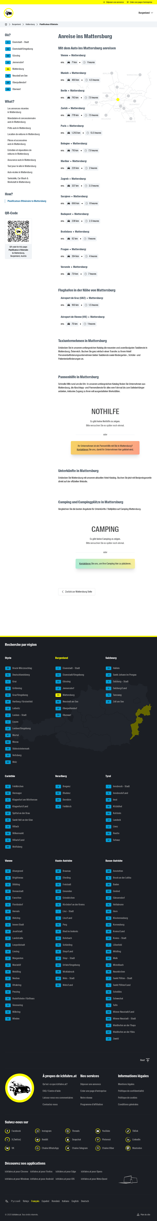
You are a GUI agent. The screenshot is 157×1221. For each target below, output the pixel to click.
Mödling (114, 951)
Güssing (13, 55)
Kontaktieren (83, 449)
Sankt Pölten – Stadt (120, 978)
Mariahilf (14, 965)
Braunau (64, 871)
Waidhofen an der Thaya (121, 1025)
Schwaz (114, 840)
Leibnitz (13, 708)
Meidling (14, 971)
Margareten (15, 958)
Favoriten (14, 897)
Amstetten (115, 871)
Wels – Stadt (66, 978)
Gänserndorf (116, 897)
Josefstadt (15, 931)
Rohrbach (64, 938)
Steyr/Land (65, 951)
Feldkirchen (15, 786)
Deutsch (85, 1201)
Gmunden (64, 891)
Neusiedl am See (17, 75)
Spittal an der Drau (18, 813)
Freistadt (64, 884)
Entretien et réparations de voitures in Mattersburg (19, 152)
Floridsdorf (15, 904)
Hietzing (13, 918)
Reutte (113, 833)
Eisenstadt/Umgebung (20, 48)
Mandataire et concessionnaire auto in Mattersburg (22, 120)
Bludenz (63, 793)
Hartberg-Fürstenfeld (20, 701)
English (75, 1201)
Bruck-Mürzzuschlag (19, 668)
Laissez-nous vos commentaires (58, 1097)
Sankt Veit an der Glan (20, 820)
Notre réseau (86, 1097)
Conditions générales (128, 1104)
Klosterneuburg (118, 918)
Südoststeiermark (18, 748)
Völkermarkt (15, 833)
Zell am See (116, 701)
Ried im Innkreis (67, 931)
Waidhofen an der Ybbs (121, 1032)
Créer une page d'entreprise (93, 1091)
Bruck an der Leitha (119, 877)
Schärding (65, 944)
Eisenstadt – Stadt (18, 42)
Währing (14, 1011)
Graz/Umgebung (17, 695)
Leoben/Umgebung (19, 728)
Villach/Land (16, 840)
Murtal (13, 735)
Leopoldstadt (16, 944)
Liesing (13, 951)
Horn (112, 911)
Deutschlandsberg (18, 674)
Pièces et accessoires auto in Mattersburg (17, 142)
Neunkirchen (116, 971)
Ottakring (14, 985)
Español (45, 1201)
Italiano (65, 1201)
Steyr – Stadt (66, 958)
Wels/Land (65, 985)
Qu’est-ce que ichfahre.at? (55, 1084)
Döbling (13, 884)
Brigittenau (15, 877)
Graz (12, 681)
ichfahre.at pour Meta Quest (92, 1179)
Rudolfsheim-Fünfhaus (21, 998)
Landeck (114, 820)
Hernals (13, 911)
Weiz (12, 762)
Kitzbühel (115, 806)
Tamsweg (115, 695)
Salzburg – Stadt (118, 681)
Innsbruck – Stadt (119, 786)
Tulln (113, 1005)
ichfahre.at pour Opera (91, 1171)
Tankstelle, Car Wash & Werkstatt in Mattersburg (19, 180)
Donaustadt (15, 891)
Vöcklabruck (65, 971)
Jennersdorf (15, 62)
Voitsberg (14, 755)
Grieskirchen (66, 897)
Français (35, 1201)
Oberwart (14, 89)
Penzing (13, 991)
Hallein (114, 668)
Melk (112, 958)
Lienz (113, 826)
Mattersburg (30, 24)
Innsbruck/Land (118, 793)
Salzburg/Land (117, 688)
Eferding (64, 877)
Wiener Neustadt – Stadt (121, 1018)
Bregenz (64, 786)
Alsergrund (15, 871)
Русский (15, 1201)
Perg (62, 924)
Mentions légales (126, 1084)
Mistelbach (116, 965)
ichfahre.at (16, 1214)
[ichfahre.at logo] (8, 13)
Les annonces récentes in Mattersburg (18, 110)
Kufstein (114, 813)
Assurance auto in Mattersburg (22, 160)
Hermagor (14, 793)
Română (55, 1201)
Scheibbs (115, 991)
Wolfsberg (14, 846)
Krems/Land (116, 931)
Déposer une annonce (90, 1084)
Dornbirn (64, 799)
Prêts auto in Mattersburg (19, 128)
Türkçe (26, 1201)
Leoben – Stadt (17, 715)
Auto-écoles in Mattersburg (20, 172)
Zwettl (113, 1038)
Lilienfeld (115, 944)
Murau (13, 741)
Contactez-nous (50, 1104)
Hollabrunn (116, 904)
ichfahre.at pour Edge (66, 1171)
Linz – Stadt (66, 911)
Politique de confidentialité (131, 1091)
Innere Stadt (15, 924)
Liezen (12, 721)
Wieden (13, 1018)
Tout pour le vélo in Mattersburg (22, 166)
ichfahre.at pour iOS (65, 1179)
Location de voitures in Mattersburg (24, 134)
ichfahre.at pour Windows (16, 1179)
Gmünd (113, 891)
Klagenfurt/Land (17, 806)
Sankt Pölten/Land (119, 985)
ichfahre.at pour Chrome (16, 1171)
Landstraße (15, 938)
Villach (13, 826)
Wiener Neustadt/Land (120, 1011)
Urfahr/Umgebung (68, 965)
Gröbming (14, 688)
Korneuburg (116, 924)
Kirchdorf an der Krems (71, 904)
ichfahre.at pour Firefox (41, 1171)
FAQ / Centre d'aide (52, 1091)
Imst (112, 799)
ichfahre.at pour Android (41, 1179)
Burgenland (16, 24)
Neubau (13, 978)
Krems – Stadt (117, 938)
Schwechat (115, 998)
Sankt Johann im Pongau (122, 674)
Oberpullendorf (16, 82)
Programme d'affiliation (91, 1104)
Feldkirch (64, 806)
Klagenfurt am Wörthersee (22, 799)
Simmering (15, 1005)
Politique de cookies (127, 1097)
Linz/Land (64, 918)
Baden (113, 884)
